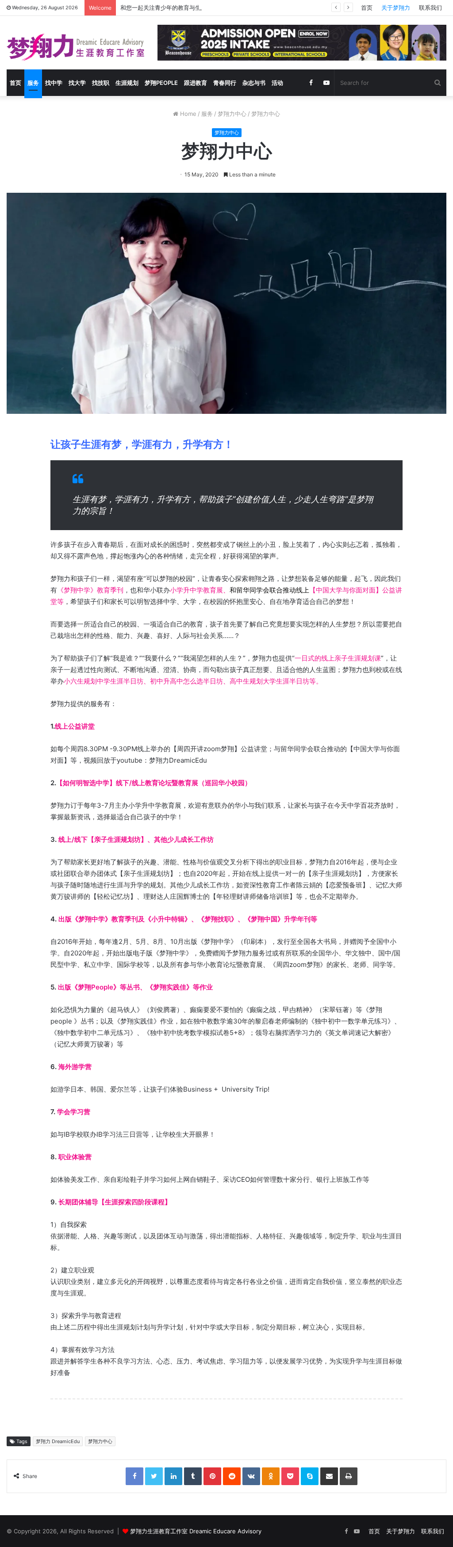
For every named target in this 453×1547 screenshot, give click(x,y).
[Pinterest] (212, 1476)
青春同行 (224, 82)
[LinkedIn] (173, 1476)
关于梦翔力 (395, 7)
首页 (366, 7)
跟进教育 (195, 82)
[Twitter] (154, 1476)
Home (187, 113)
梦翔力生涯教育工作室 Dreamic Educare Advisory (195, 1531)
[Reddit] (232, 1476)
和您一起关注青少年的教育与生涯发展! (170, 7)
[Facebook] (134, 1476)
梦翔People (161, 82)
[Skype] (310, 1476)
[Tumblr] (193, 1476)
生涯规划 (126, 82)
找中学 (53, 82)
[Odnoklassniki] (271, 1476)
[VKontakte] (251, 1476)
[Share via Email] (329, 1476)
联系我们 (430, 7)
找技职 (100, 82)
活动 (277, 82)
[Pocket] (290, 1476)
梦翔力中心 (232, 113)
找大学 (77, 82)
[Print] (348, 1476)
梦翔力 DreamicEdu (58, 1441)
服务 (33, 82)
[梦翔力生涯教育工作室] (75, 47)
